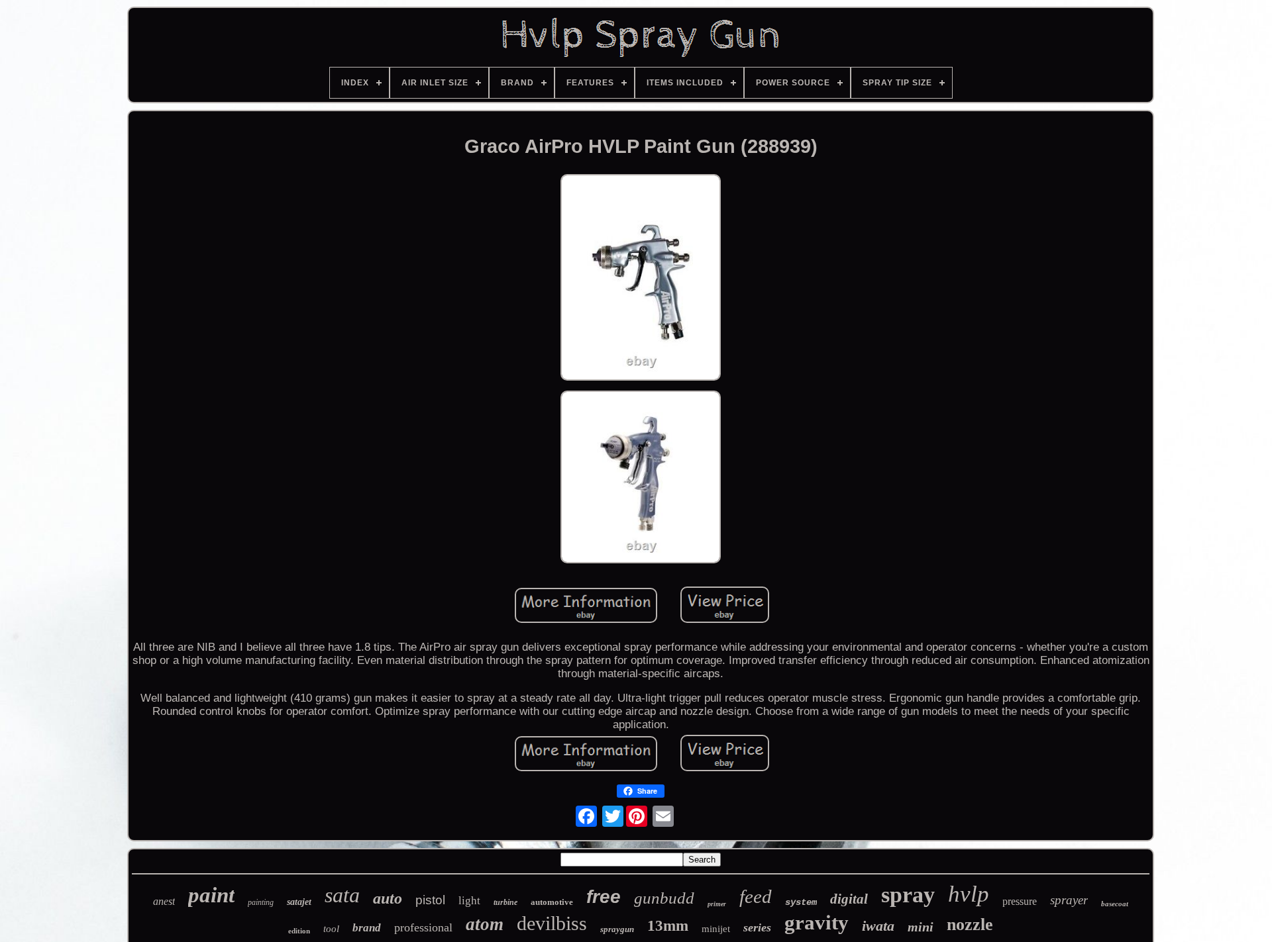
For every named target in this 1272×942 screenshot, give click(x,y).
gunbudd (664, 898)
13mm (667, 926)
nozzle (970, 924)
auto (387, 898)
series (757, 927)
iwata (878, 926)
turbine (505, 902)
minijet (716, 928)
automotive (552, 902)
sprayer (1069, 900)
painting (261, 902)
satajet (299, 902)
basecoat (1114, 904)
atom (485, 924)
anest (164, 901)
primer (717, 904)
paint (211, 895)
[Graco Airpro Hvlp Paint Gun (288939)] (640, 279)
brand (366, 927)
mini (920, 926)
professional (423, 927)
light (469, 900)
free (603, 896)
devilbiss (552, 923)
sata (342, 895)
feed (755, 896)
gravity (816, 922)
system (801, 902)
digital (849, 899)
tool (331, 928)
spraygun (617, 929)
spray (908, 894)
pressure (1019, 901)
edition (299, 931)
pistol (430, 900)
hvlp (968, 894)
